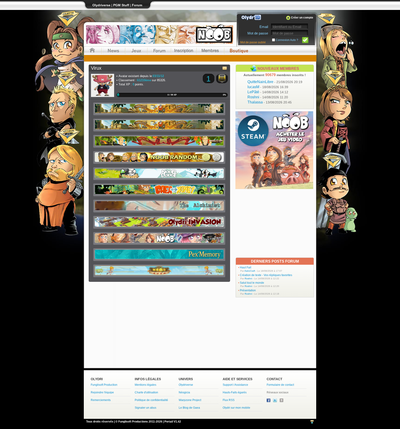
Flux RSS (228, 400)
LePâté (267, 92)
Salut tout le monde (252, 282)
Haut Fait (245, 267)
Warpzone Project (190, 400)
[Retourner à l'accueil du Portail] (92, 51)
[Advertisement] (275, 223)
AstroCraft (249, 271)
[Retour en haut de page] (312, 422)
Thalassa (269, 102)
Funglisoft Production (104, 384)
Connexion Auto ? (287, 40)
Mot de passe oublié (253, 42)
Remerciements (101, 400)
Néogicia (184, 392)
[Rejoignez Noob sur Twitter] (275, 401)
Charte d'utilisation (146, 392)
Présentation (248, 290)
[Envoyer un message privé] (225, 68)
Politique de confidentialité (151, 400)
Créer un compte (302, 17)
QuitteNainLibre (274, 82)
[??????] (281, 401)
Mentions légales (145, 384)
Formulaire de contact (280, 384)
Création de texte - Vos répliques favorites (266, 275)
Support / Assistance (235, 384)
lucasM (267, 87)
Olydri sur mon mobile (236, 407)
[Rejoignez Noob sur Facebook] (269, 401)
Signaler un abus (145, 407)
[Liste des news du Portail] (113, 51)
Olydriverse (186, 384)
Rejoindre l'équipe (102, 392)
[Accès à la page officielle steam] (274, 188)
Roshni (267, 97)
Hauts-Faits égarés (235, 392)
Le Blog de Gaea (189, 407)
